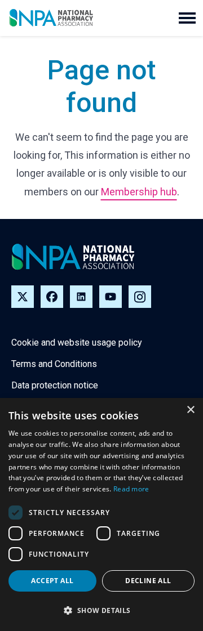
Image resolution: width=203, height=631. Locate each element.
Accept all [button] (52, 580)
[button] (187, 18)
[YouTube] (110, 296)
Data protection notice (54, 385)
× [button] (190, 410)
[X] (22, 296)
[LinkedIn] (81, 296)
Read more (131, 489)
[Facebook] (52, 296)
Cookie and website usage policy (76, 342)
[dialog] (101, 514)
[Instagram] (140, 296)
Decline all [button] (148, 580)
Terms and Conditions (54, 364)
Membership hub (139, 192)
